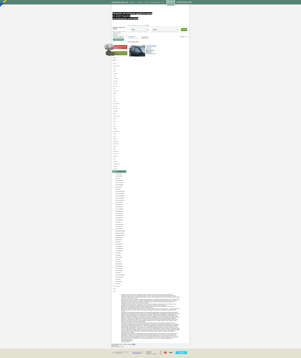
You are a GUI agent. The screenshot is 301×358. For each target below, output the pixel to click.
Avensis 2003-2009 (119, 184)
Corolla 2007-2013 (119, 217)
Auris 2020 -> (118, 178)
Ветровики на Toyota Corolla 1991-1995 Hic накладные (151, 46)
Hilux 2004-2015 (118, 239)
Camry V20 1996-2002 (119, 193)
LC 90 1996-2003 (118, 246)
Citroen (141, 25)
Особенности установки (151, 353)
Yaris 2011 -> (117, 283)
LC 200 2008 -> (118, 255)
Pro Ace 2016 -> (118, 261)
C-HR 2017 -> (118, 189)
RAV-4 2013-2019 (118, 270)
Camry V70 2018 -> (119, 202)
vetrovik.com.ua (119, 2)
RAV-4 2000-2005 (118, 266)
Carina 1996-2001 (118, 206)
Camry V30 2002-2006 (119, 195)
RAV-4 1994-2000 (118, 263)
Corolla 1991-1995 (119, 211)
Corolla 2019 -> (118, 222)
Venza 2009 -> (118, 279)
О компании (148, 351)
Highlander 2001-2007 (119, 233)
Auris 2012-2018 (118, 176)
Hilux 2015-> (117, 241)
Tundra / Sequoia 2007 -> (120, 274)
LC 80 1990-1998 (118, 244)
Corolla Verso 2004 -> (119, 224)
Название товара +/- (133, 38)
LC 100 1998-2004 (119, 248)
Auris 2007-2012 (118, 173)
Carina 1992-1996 (118, 204)
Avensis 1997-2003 (119, 182)
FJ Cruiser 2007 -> (119, 226)
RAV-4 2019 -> (118, 272)
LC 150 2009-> (118, 252)
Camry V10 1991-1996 (119, 191)
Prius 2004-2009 (118, 257)
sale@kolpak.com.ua (136, 353)
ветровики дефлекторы (133, 25)
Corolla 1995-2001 (119, 213)
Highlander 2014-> (119, 237)
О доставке (148, 352)
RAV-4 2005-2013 (118, 268)
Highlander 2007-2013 (119, 235)
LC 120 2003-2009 (119, 250)
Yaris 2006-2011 (118, 281)
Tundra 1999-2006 (119, 277)
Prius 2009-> (117, 259)
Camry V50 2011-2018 (119, 200)
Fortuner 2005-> (118, 228)
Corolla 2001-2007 (119, 215)
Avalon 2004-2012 (119, 180)
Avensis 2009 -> (118, 187)
